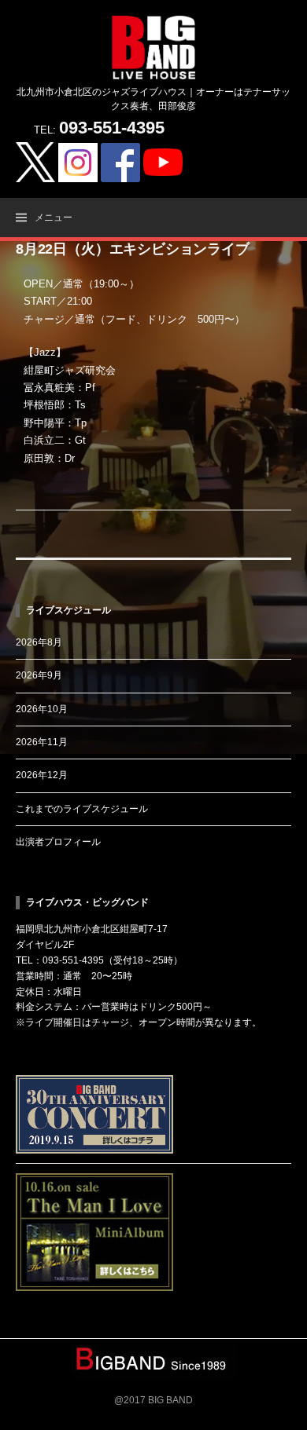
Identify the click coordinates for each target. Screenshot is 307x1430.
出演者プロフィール (58, 841)
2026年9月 (39, 675)
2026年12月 (42, 775)
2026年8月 (39, 642)
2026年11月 (42, 742)
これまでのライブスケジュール (82, 808)
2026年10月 (42, 709)
